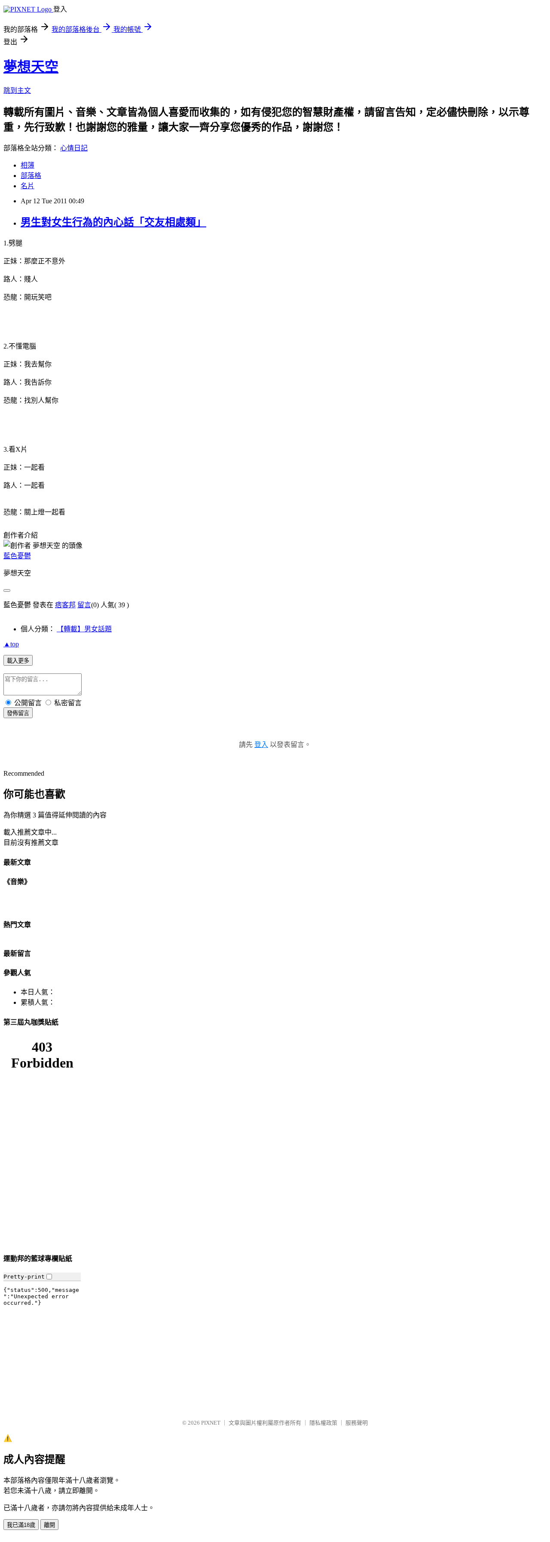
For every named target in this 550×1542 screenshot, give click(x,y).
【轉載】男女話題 (84, 629)
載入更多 (18, 661)
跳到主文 (17, 90)
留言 (84, 605)
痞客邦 (65, 605)
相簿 (27, 165)
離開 (49, 1525)
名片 (27, 186)
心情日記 (74, 148)
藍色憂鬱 (17, 556)
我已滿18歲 (21, 1525)
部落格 (31, 175)
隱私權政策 (323, 1423)
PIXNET (210, 1423)
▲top (11, 644)
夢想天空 (30, 66)
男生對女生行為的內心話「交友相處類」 (113, 222)
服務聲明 (356, 1423)
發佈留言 (18, 713)
